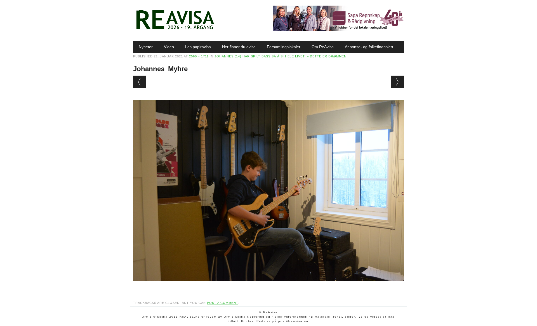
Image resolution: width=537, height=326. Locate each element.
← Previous (139, 82)
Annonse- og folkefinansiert (369, 47)
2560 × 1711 (199, 56)
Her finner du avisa (239, 47)
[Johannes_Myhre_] (268, 286)
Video (169, 47)
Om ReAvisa (323, 47)
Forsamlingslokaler (283, 47)
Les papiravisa (198, 47)
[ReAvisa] (175, 29)
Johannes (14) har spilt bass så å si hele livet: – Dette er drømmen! (281, 56)
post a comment (222, 302)
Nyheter (146, 47)
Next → (397, 82)
